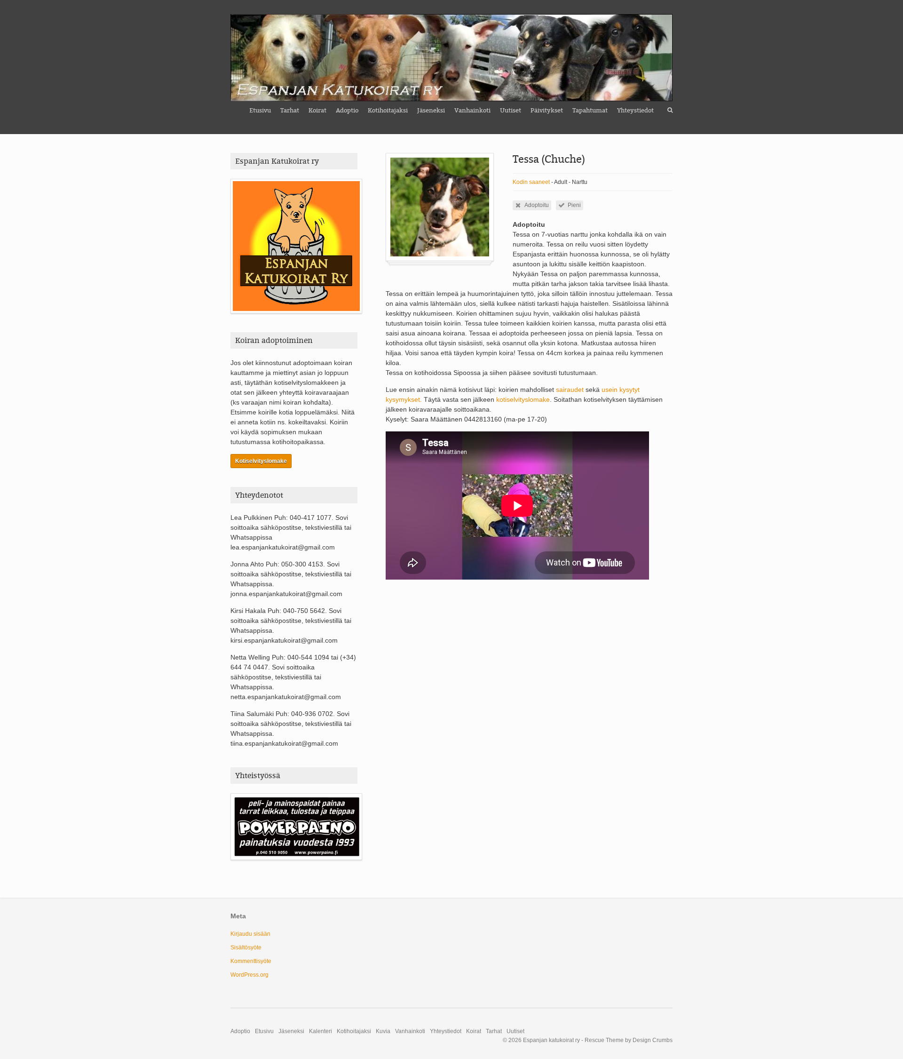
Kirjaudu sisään (250, 934)
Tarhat (289, 110)
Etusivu (260, 110)
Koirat (317, 110)
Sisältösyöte (245, 947)
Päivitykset (547, 110)
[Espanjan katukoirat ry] (451, 57)
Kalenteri (320, 1031)
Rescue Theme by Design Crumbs (629, 1040)
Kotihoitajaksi (388, 110)
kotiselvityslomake (523, 399)
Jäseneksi (431, 110)
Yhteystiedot (635, 110)
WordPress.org (249, 974)
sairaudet (571, 389)
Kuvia (383, 1031)
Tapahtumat (590, 110)
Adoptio (347, 110)
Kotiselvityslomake (261, 461)
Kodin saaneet (531, 182)
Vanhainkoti (472, 110)
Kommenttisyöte (250, 961)
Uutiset (510, 110)
